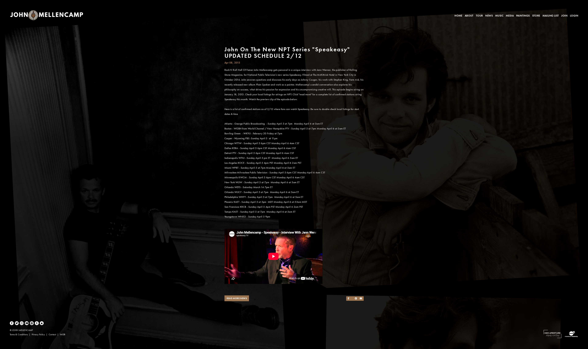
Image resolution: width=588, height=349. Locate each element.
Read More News (237, 298)
